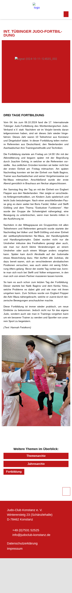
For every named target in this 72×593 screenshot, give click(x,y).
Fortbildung (14, 471)
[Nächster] (52, 484)
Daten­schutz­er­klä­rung (22, 543)
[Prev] (19, 484)
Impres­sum (15, 548)
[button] (66, 14)
